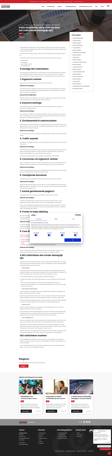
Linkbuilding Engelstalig (62, 438)
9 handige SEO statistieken (78, 38)
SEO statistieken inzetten (77, 88)
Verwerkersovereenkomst (82, 451)
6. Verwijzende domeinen (77, 66)
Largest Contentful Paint (25, 239)
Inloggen (23, 366)
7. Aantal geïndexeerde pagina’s (79, 71)
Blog (96, 6)
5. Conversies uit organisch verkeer (79, 62)
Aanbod (59, 6)
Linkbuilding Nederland (62, 433)
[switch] (49, 235)
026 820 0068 (21, 440)
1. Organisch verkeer (77, 40)
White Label (41, 434)
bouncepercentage (25, 270)
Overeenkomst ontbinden (60, 451)
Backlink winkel (50, 6)
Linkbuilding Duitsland (62, 436)
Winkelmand (79, 436)
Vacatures (41, 441)
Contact (102, 6)
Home (43, 6)
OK (72, 240)
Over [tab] (73, 218)
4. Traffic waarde (76, 57)
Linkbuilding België (61, 434)
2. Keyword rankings (76, 47)
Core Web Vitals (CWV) (24, 235)
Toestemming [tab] (38, 218)
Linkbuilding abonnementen (85, 6)
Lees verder (25, 411)
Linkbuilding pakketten (70, 6)
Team (40, 440)
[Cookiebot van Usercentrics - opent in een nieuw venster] (76, 215)
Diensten (40, 436)
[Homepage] (5, 6)
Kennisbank (41, 443)
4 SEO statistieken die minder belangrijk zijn (81, 86)
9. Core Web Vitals (76, 81)
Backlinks (22, 184)
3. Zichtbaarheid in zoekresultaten (79, 52)
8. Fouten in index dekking (78, 76)
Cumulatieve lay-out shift (26, 244)
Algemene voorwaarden (70, 451)
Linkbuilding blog (27, 24)
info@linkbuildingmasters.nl (24, 438)
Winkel (78, 433)
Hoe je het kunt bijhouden (78, 45)
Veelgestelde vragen (43, 438)
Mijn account (79, 434)
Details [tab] (56, 218)
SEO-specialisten (25, 72)
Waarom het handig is (77, 42)
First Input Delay (24, 241)
